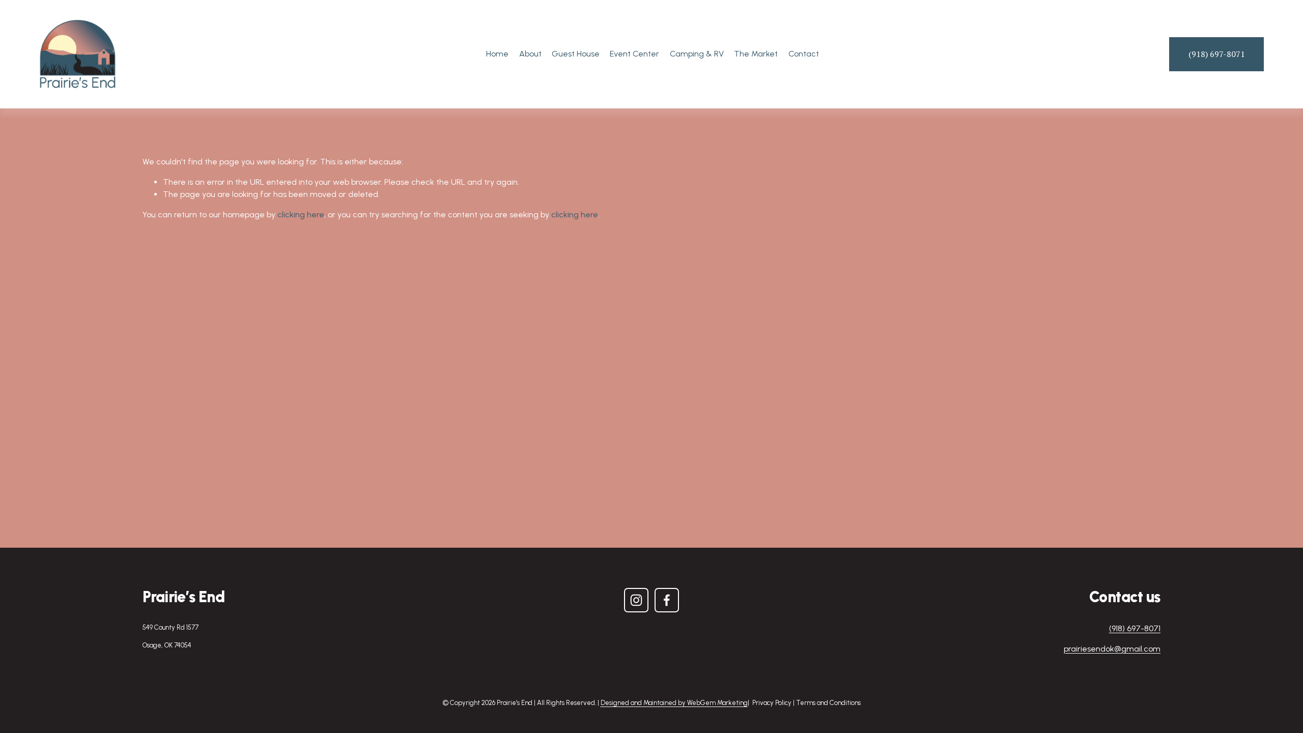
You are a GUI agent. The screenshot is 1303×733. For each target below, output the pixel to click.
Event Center (634, 54)
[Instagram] (636, 600)
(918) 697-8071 (1216, 54)
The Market (756, 54)
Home (497, 54)
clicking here (300, 214)
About (530, 54)
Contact (803, 54)
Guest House (576, 54)
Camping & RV (697, 54)
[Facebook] (667, 600)
